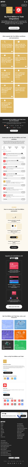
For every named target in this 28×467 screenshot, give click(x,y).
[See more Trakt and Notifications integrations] (6, 400)
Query (7, 154)
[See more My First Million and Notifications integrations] (13, 378)
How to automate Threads (4, 452)
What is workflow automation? (5, 446)
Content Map (2, 432)
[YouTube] (14, 463)
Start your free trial (14, 306)
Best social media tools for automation (6, 455)
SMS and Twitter (19, 432)
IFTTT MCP (2, 429)
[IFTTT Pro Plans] (22, 153)
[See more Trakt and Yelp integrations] (6, 404)
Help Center (2, 431)
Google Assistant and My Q (21, 429)
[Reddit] (20, 463)
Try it (23, 192)
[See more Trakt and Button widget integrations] (13, 400)
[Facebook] (8, 463)
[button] (26, 1)
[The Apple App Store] (11, 458)
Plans (1, 435)
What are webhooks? (4, 449)
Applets (2, 428)
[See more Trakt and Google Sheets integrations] (21, 400)
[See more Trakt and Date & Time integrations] (13, 404)
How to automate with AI (4, 442)
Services (2, 425)
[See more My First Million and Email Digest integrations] (6, 378)
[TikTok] (18, 463)
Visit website (5, 370)
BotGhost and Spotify (20, 431)
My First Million (10, 17)
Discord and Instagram (20, 425)
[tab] (4, 148)
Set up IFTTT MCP (14, 130)
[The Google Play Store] (16, 458)
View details (5, 157)
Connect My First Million (8, 372)
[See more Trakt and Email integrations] (21, 404)
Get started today (14, 28)
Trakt (22, 17)
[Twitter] (16, 463)
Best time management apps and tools (6, 445)
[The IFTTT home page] (3, 2)
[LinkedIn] (10, 463)
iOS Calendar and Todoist (20, 435)
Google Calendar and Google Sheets (22, 428)
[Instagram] (12, 463)
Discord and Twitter (20, 438)
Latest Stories (3, 440)
